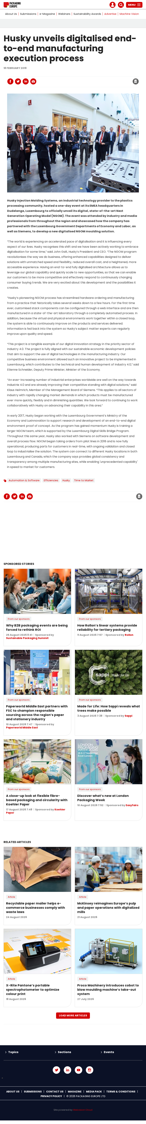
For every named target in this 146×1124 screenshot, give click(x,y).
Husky (66, 480)
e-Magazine (47, 14)
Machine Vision (129, 14)
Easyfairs (132, 805)
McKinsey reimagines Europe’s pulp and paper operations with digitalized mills (108, 907)
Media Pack (94, 1091)
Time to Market (83, 480)
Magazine (75, 1091)
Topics (13, 1052)
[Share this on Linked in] (25, 81)
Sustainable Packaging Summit (27, 638)
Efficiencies (51, 480)
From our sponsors (19, 618)
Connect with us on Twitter (56, 1070)
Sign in (87, 74)
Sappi (128, 716)
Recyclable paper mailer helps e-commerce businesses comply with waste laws (35, 907)
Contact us (54, 1091)
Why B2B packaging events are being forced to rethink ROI (37, 627)
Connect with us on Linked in (67, 1070)
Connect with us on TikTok (73, 1078)
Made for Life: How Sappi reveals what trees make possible (108, 708)
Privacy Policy (51, 1096)
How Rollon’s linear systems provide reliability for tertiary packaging (107, 627)
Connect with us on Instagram (89, 1070)
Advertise (110, 14)
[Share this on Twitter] (18, 81)
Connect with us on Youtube (78, 1070)
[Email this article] (33, 81)
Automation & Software (24, 480)
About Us (11, 14)
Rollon (129, 635)
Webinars (64, 14)
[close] (107, 79)
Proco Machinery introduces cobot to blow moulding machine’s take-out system (108, 989)
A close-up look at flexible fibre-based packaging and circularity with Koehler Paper (36, 800)
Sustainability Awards (87, 14)
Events (109, 1052)
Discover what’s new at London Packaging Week (103, 798)
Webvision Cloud (82, 1109)
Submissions (28, 14)
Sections (64, 1052)
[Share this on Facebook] (10, 81)
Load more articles (73, 1015)
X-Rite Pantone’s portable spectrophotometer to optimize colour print (32, 989)
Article (11, 896)
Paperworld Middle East (22, 727)
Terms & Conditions (120, 1091)
